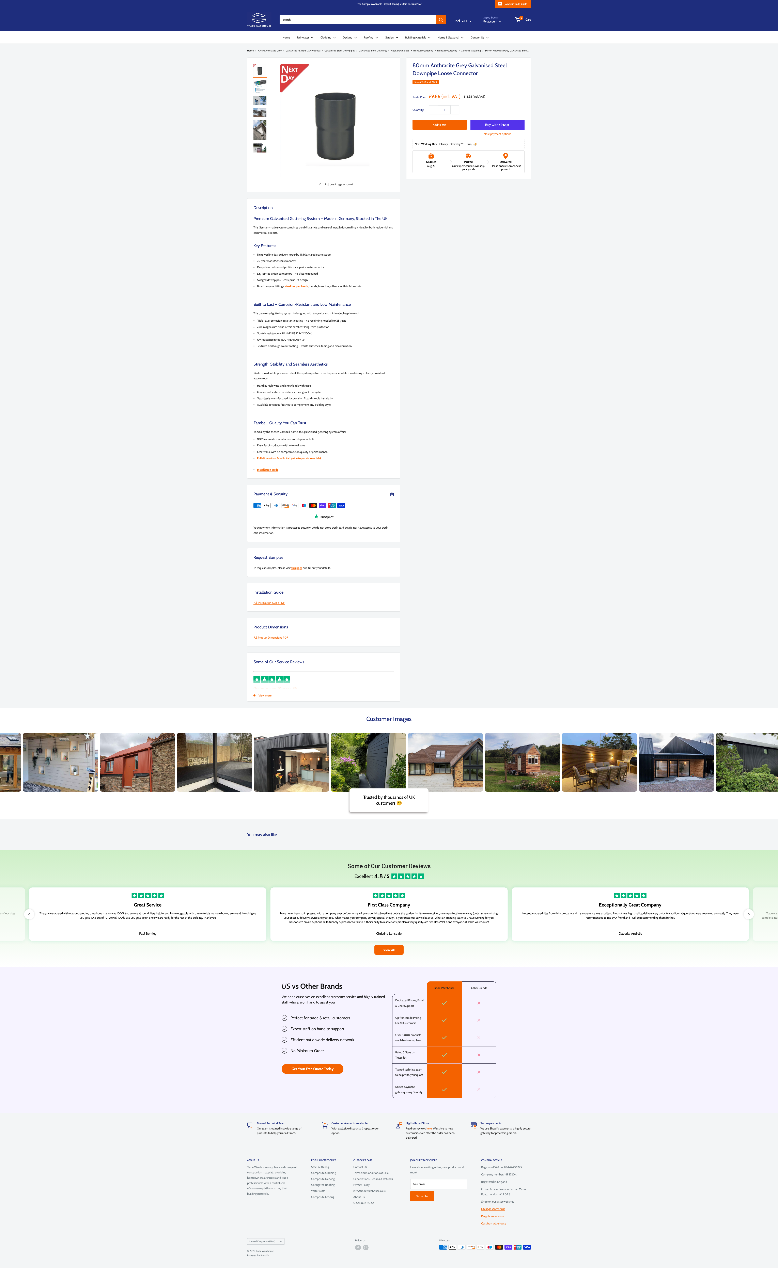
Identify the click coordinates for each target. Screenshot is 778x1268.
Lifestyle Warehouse (493, 1209)
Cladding (326, 37)
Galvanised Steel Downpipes (340, 50)
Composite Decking (323, 1179)
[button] (29, 914)
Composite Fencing (322, 1197)
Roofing (368, 37)
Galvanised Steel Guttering (373, 50)
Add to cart (439, 125)
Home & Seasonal (448, 37)
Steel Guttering (320, 1167)
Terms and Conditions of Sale (371, 1173)
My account (490, 21)
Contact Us (477, 37)
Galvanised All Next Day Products (303, 50)
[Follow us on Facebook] (358, 1247)
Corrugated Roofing (323, 1185)
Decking (347, 37)
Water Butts (318, 1191)
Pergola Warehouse (492, 1216)
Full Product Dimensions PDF (270, 637)
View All (389, 950)
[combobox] (358, 19)
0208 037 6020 (363, 1203)
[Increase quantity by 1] (455, 110)
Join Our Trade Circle (515, 3)
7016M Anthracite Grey (270, 50)
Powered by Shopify (258, 1255)
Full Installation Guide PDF (269, 603)
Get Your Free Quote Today (313, 1069)
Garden (389, 37)
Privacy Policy (361, 1185)
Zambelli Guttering (471, 50)
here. (429, 1128)
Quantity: (418, 110)
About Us (359, 1197)
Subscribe (422, 1196)
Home (286, 37)
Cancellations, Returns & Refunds (373, 1179)
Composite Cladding (323, 1173)
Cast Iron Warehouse (493, 1223)
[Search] (441, 19)
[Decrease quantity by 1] (433, 110)
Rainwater (303, 37)
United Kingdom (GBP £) (262, 1241)
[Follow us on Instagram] (366, 1247)
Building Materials (415, 37)
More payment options (497, 134)
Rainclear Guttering (423, 50)
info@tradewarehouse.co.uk (369, 1191)
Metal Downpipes (400, 50)
